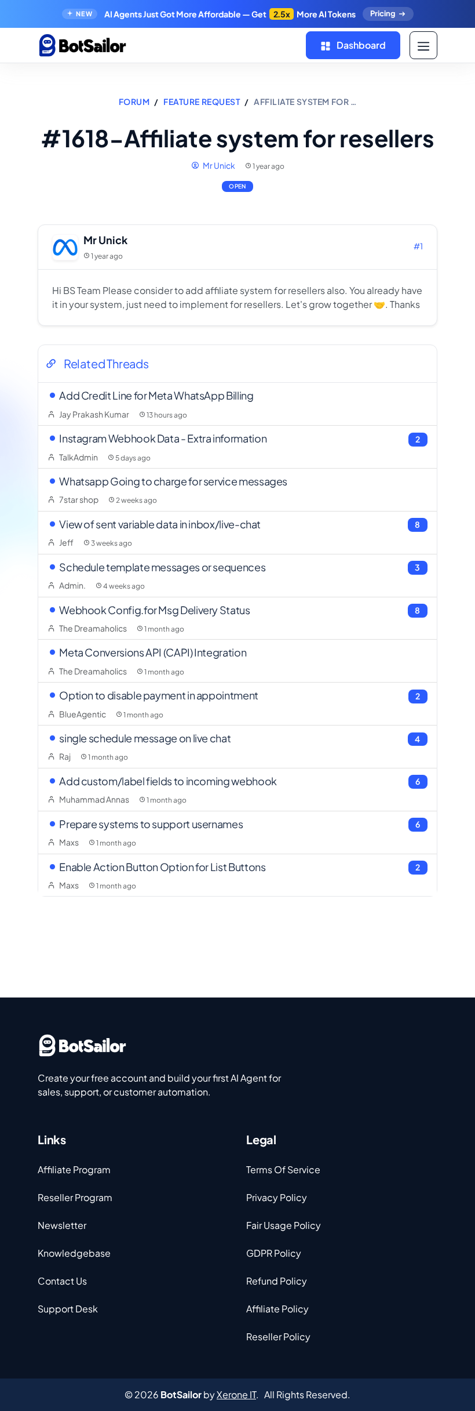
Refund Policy (276, 1281)
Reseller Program (75, 1197)
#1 (418, 246)
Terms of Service (283, 1169)
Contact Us (62, 1281)
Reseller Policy (278, 1336)
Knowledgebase (74, 1253)
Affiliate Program (74, 1169)
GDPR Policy (273, 1253)
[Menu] (423, 45)
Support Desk (68, 1309)
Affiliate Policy (277, 1309)
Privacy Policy (276, 1197)
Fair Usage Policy (283, 1225)
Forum (134, 101)
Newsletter (62, 1225)
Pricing (382, 13)
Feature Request (201, 101)
